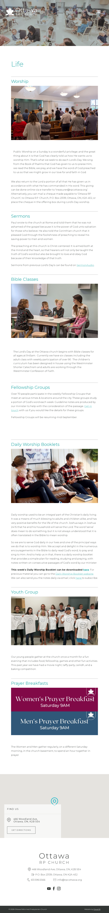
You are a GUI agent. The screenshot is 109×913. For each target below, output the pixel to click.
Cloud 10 (97, 909)
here (86, 569)
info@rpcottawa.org (69, 879)
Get (86, 406)
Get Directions (21, 830)
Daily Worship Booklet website (74, 573)
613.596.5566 (38, 879)
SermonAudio (85, 265)
